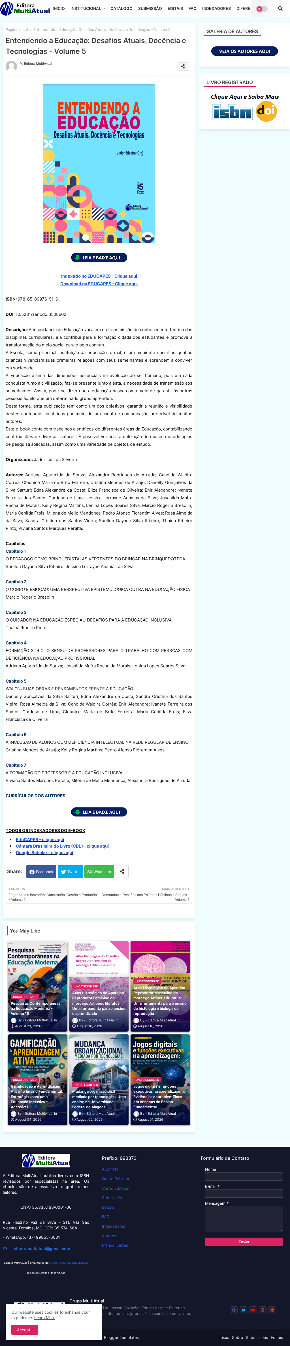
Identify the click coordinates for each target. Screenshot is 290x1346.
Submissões (257, 1337)
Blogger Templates (121, 1337)
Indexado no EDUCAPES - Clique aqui (99, 276)
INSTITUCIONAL (86, 8)
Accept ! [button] (25, 1329)
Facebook (44, 871)
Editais (108, 1207)
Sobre (237, 1337)
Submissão (112, 1197)
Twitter (73, 871)
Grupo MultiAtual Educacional (69, 1262)
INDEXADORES (216, 8)
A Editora (110, 1169)
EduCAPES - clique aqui (40, 839)
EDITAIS (175, 8)
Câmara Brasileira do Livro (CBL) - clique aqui (62, 846)
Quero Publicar (115, 1178)
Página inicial (17, 29)
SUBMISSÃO (150, 8)
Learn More (44, 1317)
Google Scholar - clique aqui (44, 852)
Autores (109, 1235)
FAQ (193, 8)
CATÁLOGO (121, 8)
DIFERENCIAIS (250, 8)
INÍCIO (59, 8)
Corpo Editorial (115, 1188)
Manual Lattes (115, 1245)
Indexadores (113, 1226)
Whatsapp (102, 871)
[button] (280, 8)
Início (224, 1337)
